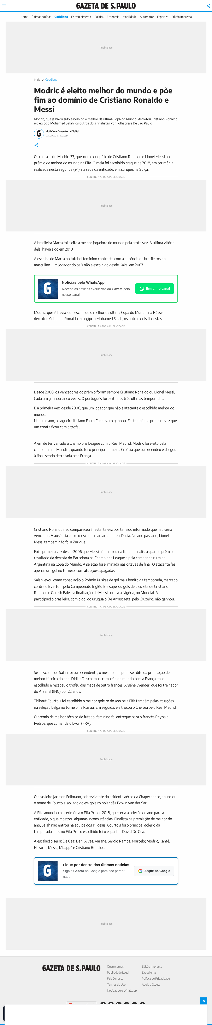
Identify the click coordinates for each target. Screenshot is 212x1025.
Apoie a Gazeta (151, 984)
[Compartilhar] (208, 6)
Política (99, 16)
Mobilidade (129, 16)
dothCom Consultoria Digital (62, 131)
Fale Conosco (115, 978)
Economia (113, 16)
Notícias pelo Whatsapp (122, 990)
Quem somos (115, 966)
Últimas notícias (41, 16)
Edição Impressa (181, 16)
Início (37, 79)
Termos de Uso (116, 984)
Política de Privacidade (156, 978)
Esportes (162, 16)
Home (24, 16)
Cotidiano (61, 16)
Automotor (147, 16)
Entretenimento (81, 16)
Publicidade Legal (118, 972)
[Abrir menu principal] (4, 6)
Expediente (149, 972)
